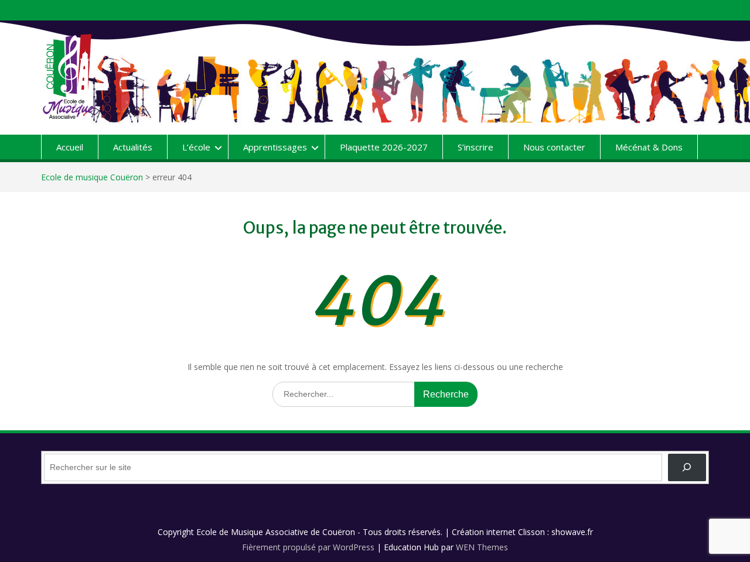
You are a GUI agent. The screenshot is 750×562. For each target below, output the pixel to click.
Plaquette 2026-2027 (384, 147)
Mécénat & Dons (649, 147)
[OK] (687, 467)
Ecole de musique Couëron (92, 177)
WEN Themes (482, 547)
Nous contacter (554, 147)
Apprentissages (275, 147)
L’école (196, 147)
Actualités (132, 147)
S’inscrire (475, 147)
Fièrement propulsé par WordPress (308, 547)
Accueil (69, 147)
